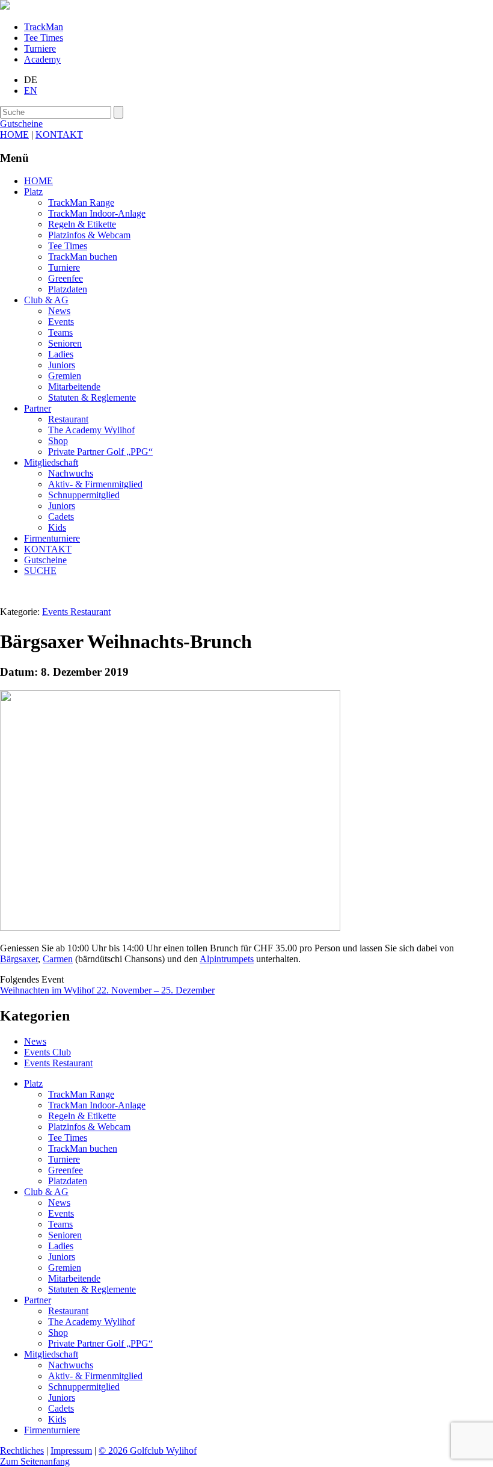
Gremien (64, 376)
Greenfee (65, 278)
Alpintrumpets (227, 959)
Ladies (60, 354)
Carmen (58, 959)
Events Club (47, 1052)
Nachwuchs (70, 473)
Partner (37, 408)
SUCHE (40, 571)
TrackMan (43, 27)
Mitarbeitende (74, 386)
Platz (33, 192)
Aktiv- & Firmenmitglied (95, 484)
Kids (57, 527)
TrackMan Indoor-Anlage (96, 213)
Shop (58, 441)
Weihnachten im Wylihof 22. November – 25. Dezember (107, 990)
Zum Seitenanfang (35, 1461)
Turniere (40, 48)
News (59, 311)
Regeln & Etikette (82, 224)
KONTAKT (59, 134)
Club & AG (46, 300)
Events (61, 322)
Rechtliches (22, 1450)
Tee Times (43, 37)
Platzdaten (67, 289)
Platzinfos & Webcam (89, 235)
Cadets (61, 516)
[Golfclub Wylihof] (5, 6)
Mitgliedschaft (51, 462)
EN (30, 90)
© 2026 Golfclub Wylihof (148, 1450)
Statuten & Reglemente (92, 397)
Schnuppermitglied (84, 495)
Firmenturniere (52, 538)
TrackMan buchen (82, 257)
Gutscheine (45, 560)
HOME (14, 134)
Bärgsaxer (19, 959)
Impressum (71, 1450)
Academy (42, 59)
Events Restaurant (76, 612)
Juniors (61, 365)
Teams (60, 332)
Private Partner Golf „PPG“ (100, 451)
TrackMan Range (81, 202)
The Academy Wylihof (91, 430)
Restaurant (68, 419)
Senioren (65, 343)
